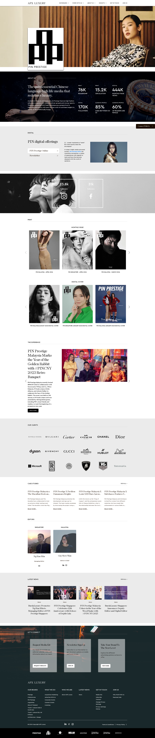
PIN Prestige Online (75, 151)
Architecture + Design (34, 717)
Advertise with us (50, 697)
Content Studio (49, 702)
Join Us (125, 3)
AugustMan (31, 702)
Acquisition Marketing (51, 694)
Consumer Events (50, 700)
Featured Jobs (117, 697)
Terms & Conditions (108, 724)
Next (128, 252)
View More (105, 665)
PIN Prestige (31, 700)
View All (123, 483)
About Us (90, 3)
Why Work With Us (118, 694)
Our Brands (63, 3)
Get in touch (114, 3)
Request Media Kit (40, 665)
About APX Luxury (67, 694)
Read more (33, 410)
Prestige (30, 694)
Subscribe (99, 697)
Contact (98, 699)
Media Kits (99, 694)
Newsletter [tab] (35, 156)
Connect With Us (144, 126)
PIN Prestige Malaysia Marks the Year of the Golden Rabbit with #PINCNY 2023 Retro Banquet (40, 364)
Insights (102, 3)
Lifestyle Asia (32, 697)
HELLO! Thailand (32, 705)
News (80, 694)
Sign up (70, 665)
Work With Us (77, 3)
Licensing (47, 705)
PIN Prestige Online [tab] (39, 151)
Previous (26, 381)
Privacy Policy (121, 724)
